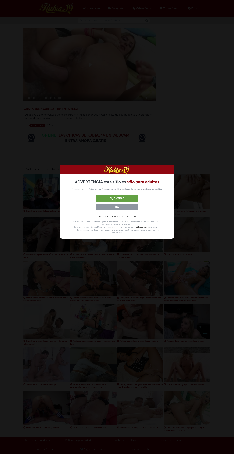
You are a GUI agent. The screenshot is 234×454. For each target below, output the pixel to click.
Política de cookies (142, 227)
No (117, 207)
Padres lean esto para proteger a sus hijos (117, 216)
